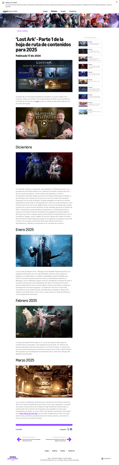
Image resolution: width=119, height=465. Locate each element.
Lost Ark (19, 429)
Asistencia (72, 11)
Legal (49, 458)
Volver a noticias (22, 31)
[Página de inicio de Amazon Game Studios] (10, 12)
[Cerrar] (116, 2)
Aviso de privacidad (57, 458)
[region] (90, 76)
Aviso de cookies (67, 458)
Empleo (63, 11)
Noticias (54, 11)
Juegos (45, 11)
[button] (44, 76)
